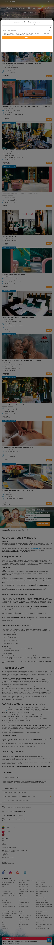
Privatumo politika (16, 34)
